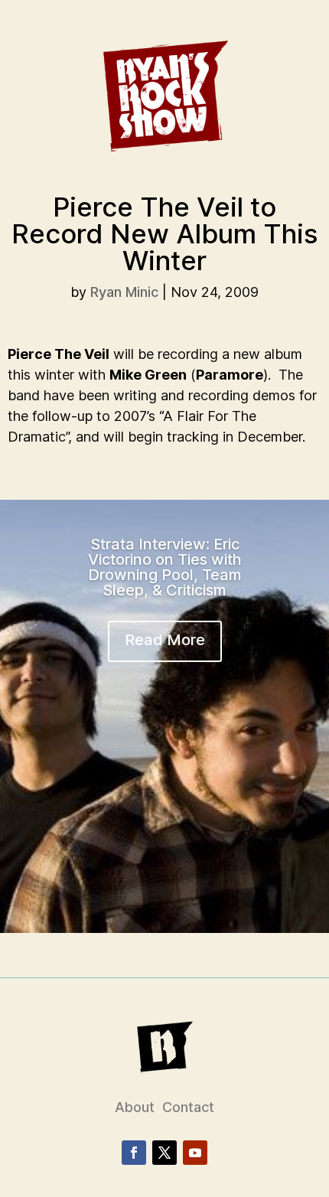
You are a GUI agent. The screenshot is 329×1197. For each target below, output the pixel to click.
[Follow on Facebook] (134, 1152)
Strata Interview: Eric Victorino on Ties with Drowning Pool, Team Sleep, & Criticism (165, 567)
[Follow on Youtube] (195, 1152)
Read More (165, 640)
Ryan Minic (124, 292)
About (135, 1107)
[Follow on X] (164, 1152)
